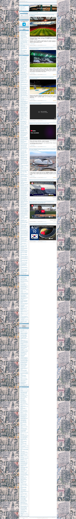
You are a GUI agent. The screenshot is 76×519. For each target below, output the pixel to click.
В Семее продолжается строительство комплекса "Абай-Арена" (42, 180)
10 (27, 15)
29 (25, 18)
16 (26, 16)
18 (20, 17)
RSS (26, 1)
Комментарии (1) (44, 146)
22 (25, 17)
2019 (32, 12)
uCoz (23, 518)
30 (26, 18)
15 (25, 16)
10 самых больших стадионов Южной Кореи (39, 224)
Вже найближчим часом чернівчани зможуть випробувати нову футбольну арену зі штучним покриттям (42, 202)
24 (27, 17)
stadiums (37, 74)
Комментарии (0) (44, 74)
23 (26, 17)
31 (27, 18)
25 (20, 18)
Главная (30, 12)
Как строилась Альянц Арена (36, 103)
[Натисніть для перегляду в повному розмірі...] (43, 36)
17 (27, 16)
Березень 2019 (25, 12)
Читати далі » (33, 43)
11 (20, 16)
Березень (35, 12)
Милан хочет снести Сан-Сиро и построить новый (40, 123)
